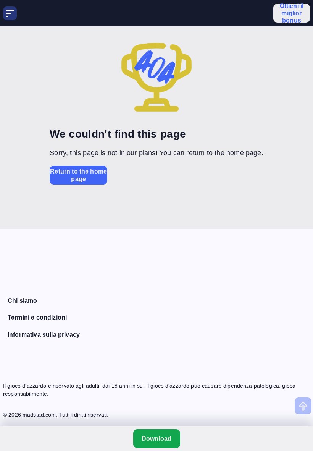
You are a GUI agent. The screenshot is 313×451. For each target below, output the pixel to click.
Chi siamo (22, 300)
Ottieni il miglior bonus (292, 13)
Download (156, 438)
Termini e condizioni (37, 317)
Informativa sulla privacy (44, 334)
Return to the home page (78, 175)
